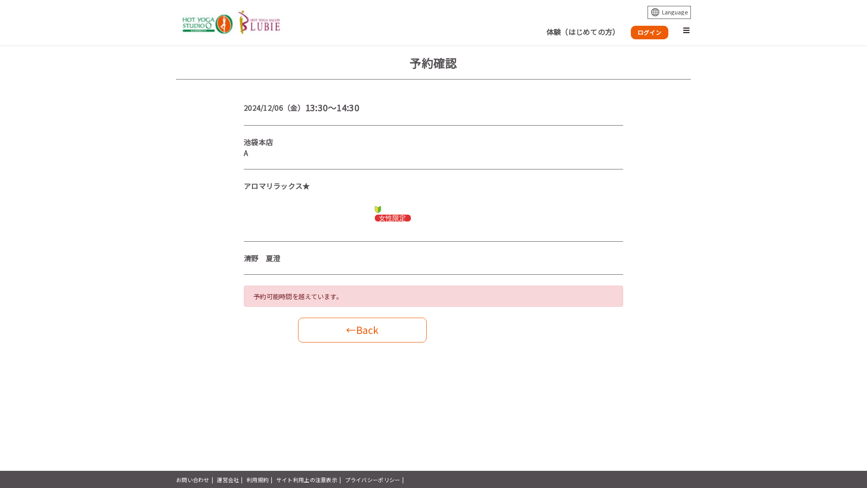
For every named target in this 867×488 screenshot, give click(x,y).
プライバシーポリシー (373, 479)
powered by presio (666, 479)
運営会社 (228, 479)
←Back (362, 330)
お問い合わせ (193, 479)
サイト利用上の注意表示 (306, 479)
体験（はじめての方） (583, 31)
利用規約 (258, 479)
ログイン (650, 32)
